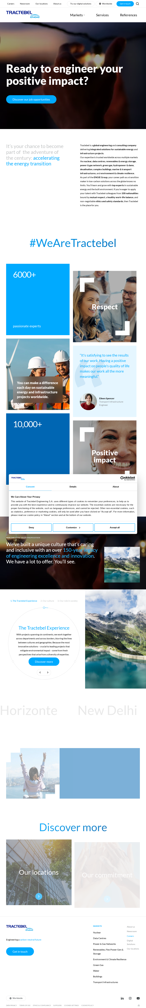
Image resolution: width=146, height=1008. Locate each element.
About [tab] (116, 486)
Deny (31, 527)
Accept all (115, 527)
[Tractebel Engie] (23, 15)
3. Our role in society (67, 600)
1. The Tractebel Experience (23, 600)
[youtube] (138, 998)
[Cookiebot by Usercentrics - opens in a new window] (122, 478)
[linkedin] (122, 998)
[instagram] (130, 998)
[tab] (23, 601)
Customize (71, 527)
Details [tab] (73, 486)
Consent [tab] (30, 486)
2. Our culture (47, 600)
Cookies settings (71, 1005)
